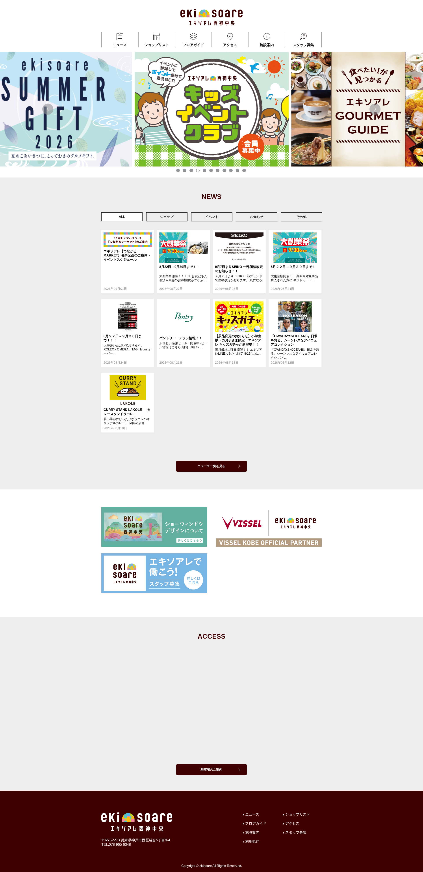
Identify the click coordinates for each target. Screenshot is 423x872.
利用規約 (252, 841)
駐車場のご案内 (211, 769)
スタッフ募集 (303, 45)
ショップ (166, 217)
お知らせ (256, 217)
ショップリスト (156, 45)
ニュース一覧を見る (211, 466)
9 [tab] (231, 171)
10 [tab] (238, 171)
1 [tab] (178, 171)
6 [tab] (211, 171)
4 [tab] (198, 171)
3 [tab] (191, 171)
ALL (122, 217)
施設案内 (267, 45)
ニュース (120, 45)
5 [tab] (205, 171)
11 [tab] (244, 171)
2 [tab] (185, 171)
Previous (48, 109)
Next (375, 109)
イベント (211, 217)
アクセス (230, 45)
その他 (301, 217)
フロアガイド (193, 45)
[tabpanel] (211, 109)
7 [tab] (218, 171)
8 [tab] (225, 171)
